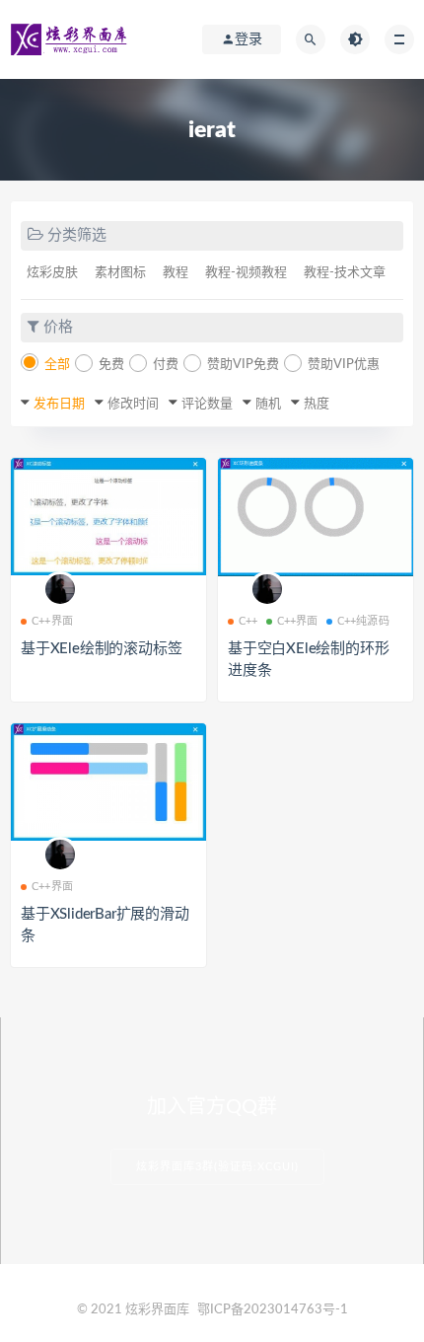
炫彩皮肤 (52, 272)
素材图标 (120, 272)
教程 (175, 272)
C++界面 (52, 621)
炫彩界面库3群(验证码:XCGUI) (217, 1166)
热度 (316, 404)
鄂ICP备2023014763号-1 (272, 1310)
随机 (268, 404)
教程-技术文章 (345, 272)
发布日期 (59, 404)
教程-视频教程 (246, 272)
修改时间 (133, 404)
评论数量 (207, 404)
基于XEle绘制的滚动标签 (101, 648)
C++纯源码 (363, 621)
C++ (248, 621)
